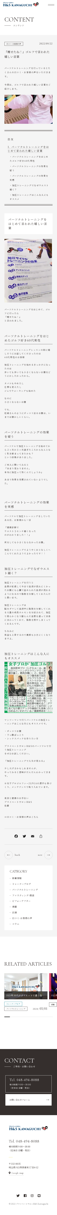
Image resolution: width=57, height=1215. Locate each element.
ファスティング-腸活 (23, 895)
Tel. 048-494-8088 (24, 1141)
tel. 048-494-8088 (21, 103)
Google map (18, 1173)
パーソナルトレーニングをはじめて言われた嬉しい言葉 (28, 149)
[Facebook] (16, 836)
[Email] (32, 836)
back (17, 854)
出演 (14, 912)
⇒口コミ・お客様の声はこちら (21, 816)
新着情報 (17, 878)
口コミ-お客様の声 (13, 44)
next (40, 854)
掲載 (14, 906)
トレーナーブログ (21, 883)
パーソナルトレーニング (25, 889)
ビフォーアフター (21, 900)
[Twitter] (24, 836)
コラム (15, 923)
